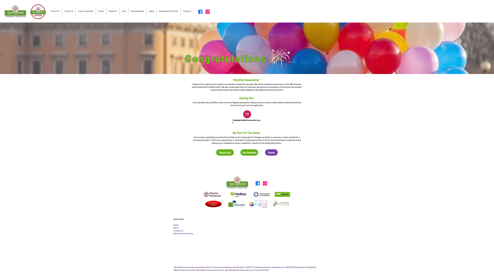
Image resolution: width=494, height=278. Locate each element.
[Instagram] (207, 12)
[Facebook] (200, 12)
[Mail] (247, 114)
